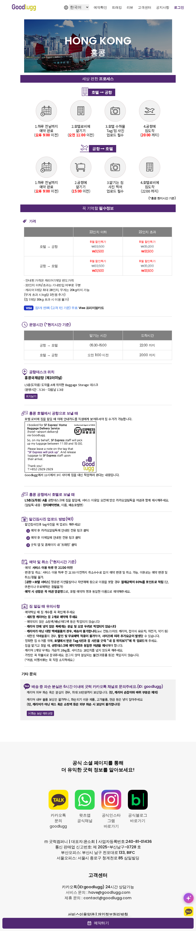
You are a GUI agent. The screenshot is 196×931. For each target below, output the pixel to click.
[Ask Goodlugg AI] (189, 898)
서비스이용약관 (81, 914)
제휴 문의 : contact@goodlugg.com (98, 898)
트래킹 (117, 7)
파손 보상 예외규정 (40, 713)
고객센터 (144, 7)
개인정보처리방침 (113, 914)
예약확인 (100, 7)
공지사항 (162, 7)
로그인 (179, 7)
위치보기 (31, 396)
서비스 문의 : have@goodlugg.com (98, 892)
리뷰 (130, 7)
